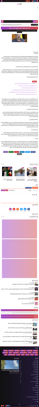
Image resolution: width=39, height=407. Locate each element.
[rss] (27, 1)
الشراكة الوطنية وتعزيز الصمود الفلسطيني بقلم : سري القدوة (27, 85)
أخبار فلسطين (23, 350)
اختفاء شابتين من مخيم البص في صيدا (28, 303)
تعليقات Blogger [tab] (35, 187)
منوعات (18, 354)
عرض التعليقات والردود (4, 190)
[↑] (19, 404)
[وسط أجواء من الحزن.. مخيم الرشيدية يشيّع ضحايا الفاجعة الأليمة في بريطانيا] (35, 324)
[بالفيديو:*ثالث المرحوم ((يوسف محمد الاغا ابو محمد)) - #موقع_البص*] (36, 284)
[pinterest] (29, 1)
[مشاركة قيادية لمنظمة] (35, 337)
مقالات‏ (17, 30)
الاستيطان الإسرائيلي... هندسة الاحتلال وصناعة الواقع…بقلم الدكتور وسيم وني (25, 83)
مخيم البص (27, 405)
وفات (5, 354)
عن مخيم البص (35, 390)
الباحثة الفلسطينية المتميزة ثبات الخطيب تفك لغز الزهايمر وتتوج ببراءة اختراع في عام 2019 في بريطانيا (17, 289)
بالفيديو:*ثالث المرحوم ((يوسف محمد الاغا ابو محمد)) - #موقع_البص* (23, 284)
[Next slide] (1, 164)
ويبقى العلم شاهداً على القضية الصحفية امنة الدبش (28, 87)
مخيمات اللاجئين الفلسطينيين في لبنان (31, 396)
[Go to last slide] (3, 164)
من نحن (36, 401)
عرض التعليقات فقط (11, 190)
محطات (31, 354)
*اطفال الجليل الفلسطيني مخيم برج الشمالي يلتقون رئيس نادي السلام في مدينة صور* (18, 332)
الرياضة (29, 352)
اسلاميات (5, 350)
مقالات (22, 354)
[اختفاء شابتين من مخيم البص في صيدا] (36, 303)
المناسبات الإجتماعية (23, 352)
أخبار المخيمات (29, 350)
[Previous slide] (3, 216)
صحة (36, 379)
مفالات (27, 354)
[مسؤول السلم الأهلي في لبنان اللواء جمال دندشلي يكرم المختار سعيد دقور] (35, 329)
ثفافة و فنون (5, 352)
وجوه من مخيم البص (11, 354)
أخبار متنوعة (16, 350)
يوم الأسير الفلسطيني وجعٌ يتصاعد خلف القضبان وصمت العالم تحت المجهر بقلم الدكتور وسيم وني (22, 92)
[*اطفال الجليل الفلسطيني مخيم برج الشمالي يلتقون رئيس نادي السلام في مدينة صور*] (35, 333)
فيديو (36, 354)
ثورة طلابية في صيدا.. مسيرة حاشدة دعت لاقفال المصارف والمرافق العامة (22, 294)
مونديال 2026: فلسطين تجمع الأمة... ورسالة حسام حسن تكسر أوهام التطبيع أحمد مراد (24, 90)
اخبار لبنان (35, 367)
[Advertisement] (19, 12)
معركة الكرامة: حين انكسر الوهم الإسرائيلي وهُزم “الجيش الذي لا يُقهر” (26, 94)
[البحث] (1, 1)
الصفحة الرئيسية (22, 30)
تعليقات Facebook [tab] (28, 188)
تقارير (10, 352)
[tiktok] (30, 1)
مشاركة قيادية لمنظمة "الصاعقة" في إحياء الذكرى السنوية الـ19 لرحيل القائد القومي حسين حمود (17, 337)
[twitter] (34, 1)
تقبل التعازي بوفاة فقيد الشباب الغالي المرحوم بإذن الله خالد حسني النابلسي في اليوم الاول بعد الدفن (17, 342)
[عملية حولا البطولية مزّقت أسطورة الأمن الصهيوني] (36, 298)
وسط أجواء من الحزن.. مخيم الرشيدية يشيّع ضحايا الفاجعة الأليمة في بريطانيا (23, 24)
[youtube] (32, 1)
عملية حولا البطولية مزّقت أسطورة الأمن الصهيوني (26, 298)
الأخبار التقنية (35, 352)
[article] (11, 159)
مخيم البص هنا (35, 399)
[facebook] (35, 1)
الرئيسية (35, 21)
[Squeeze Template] (37, 405)
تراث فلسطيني (15, 352)
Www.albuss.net (16, 373)
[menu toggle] (37, 1)
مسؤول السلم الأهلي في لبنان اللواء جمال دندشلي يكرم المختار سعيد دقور (20, 327)
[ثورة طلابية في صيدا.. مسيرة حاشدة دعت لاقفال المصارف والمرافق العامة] (36, 293)
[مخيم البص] (19, 4)
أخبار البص (35, 350)
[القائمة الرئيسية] (2, 21)
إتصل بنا (36, 392)
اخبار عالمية (10, 350)
